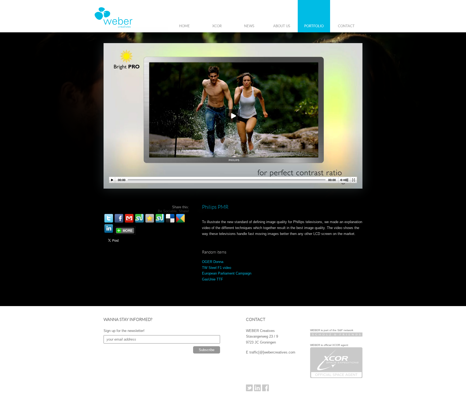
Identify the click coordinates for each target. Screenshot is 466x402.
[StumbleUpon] (160, 218)
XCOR (217, 26)
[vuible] (139, 218)
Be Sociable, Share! (173, 211)
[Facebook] (119, 218)
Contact (346, 26)
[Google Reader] (180, 218)
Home (184, 26)
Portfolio (314, 26)
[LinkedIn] (108, 228)
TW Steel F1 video (216, 268)
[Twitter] (108, 218)
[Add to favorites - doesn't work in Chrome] (149, 218)
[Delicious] (170, 218)
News (249, 26)
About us (281, 26)
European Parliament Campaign (226, 273)
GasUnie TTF (212, 279)
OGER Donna (212, 262)
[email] (129, 218)
